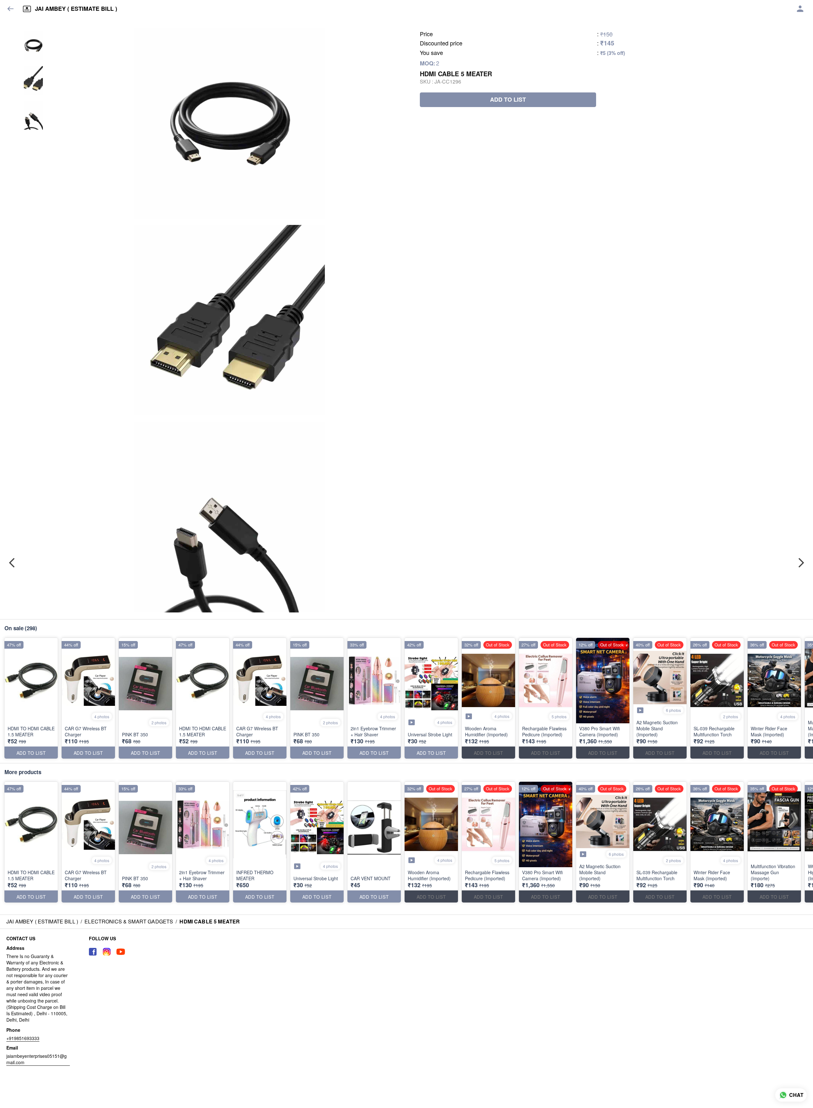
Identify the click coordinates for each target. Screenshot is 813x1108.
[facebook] (93, 952)
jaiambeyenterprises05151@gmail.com (36, 1059)
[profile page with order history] (800, 9)
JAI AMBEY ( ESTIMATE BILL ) (76, 9)
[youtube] (121, 952)
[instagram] (107, 952)
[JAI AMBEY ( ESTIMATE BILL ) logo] (27, 9)
